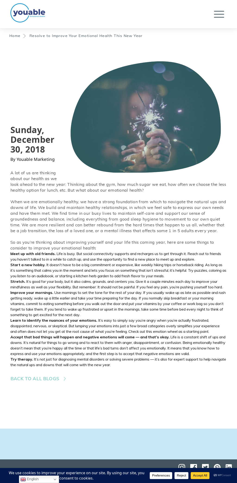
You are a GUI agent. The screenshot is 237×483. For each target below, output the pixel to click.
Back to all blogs (34, 378)
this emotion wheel (162, 331)
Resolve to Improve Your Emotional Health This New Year (85, 35)
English (32, 479)
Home (15, 35)
